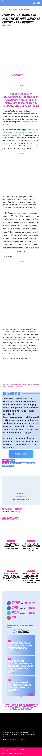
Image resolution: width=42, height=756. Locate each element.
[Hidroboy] (6, 74)
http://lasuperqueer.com (21, 496)
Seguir (31, 608)
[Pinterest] (24, 82)
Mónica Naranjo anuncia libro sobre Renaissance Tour (11, 546)
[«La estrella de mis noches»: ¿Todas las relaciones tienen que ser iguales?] (11, 562)
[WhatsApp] (28, 82)
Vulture (11, 460)
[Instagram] (21, 502)
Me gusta (30, 603)
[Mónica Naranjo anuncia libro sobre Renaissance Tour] (11, 532)
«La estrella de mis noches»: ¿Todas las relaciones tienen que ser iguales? (11, 577)
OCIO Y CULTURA (12, 9)
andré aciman (15, 463)
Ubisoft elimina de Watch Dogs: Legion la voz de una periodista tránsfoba (20, 645)
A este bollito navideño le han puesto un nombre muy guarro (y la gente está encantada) (20, 686)
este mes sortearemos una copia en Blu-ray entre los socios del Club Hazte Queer (20, 132)
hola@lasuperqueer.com (17, 739)
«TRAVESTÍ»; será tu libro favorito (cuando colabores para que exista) (31, 547)
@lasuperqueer (21, 708)
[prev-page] (28, 694)
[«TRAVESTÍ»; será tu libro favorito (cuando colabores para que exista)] (30, 532)
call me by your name (28, 463)
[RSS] (21, 744)
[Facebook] (15, 82)
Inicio (4, 9)
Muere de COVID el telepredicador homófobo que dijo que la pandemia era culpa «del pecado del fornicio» (21, 666)
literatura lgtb (8, 466)
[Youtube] (31, 744)
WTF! (9, 658)
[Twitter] (19, 82)
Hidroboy (18, 75)
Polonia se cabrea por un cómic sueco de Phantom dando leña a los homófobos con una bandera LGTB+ (31, 578)
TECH (9, 641)
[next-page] (31, 694)
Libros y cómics (24, 9)
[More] (33, 82)
